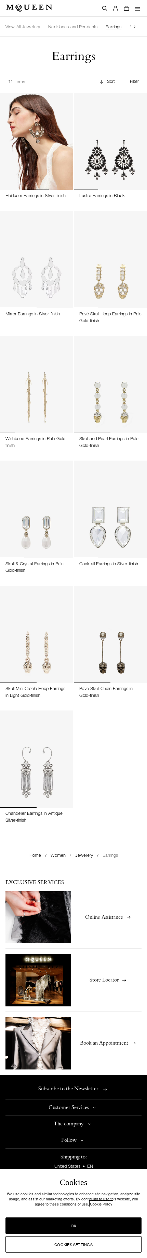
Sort (111, 81)
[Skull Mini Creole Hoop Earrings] (36, 634)
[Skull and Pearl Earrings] (110, 384)
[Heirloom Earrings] (36, 141)
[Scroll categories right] (135, 27)
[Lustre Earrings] (110, 141)
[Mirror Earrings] (36, 259)
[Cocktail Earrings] (110, 509)
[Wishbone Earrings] (36, 384)
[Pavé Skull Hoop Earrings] (110, 259)
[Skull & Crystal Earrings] (36, 509)
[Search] (105, 8)
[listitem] (22, 27)
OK (73, 1225)
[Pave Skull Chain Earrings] (110, 634)
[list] (68, 26)
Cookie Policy (101, 1204)
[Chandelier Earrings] (36, 759)
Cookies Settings (73, 1244)
